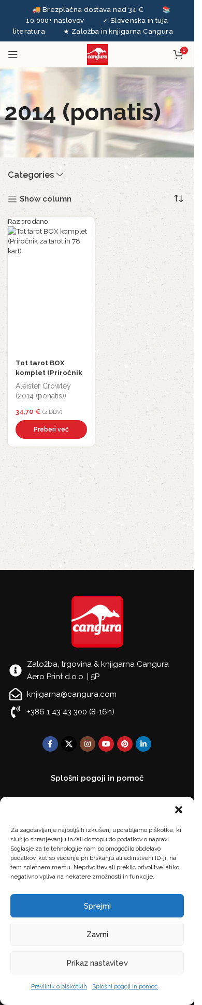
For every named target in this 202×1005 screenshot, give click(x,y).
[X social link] (69, 744)
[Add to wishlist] (84, 227)
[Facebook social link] (50, 744)
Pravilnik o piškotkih (59, 986)
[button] (179, 810)
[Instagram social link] (87, 744)
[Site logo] (97, 54)
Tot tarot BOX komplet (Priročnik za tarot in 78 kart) (49, 372)
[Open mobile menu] (13, 54)
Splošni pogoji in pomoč (125, 986)
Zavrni (97, 934)
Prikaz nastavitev (97, 963)
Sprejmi (97, 906)
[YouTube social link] (106, 744)
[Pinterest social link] (125, 744)
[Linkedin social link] (143, 744)
